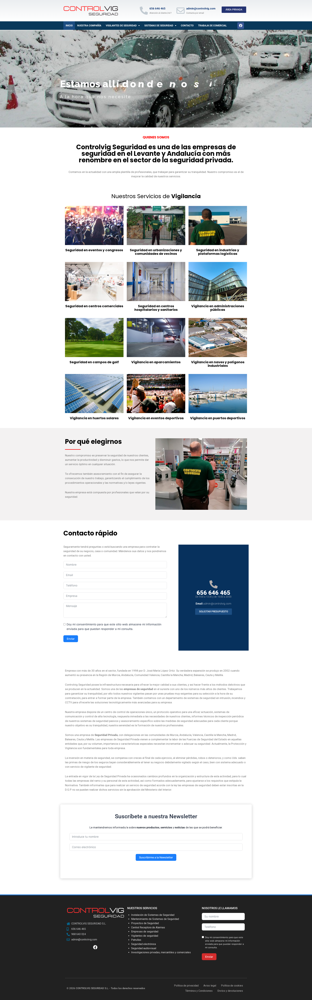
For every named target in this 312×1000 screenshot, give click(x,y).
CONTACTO (187, 25)
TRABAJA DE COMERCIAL (212, 25)
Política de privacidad (186, 985)
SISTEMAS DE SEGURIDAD (158, 25)
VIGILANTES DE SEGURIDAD (121, 25)
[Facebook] (240, 25)
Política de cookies (232, 985)
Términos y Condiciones (199, 990)
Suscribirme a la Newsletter (156, 857)
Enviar (71, 638)
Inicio (69, 25)
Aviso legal (209, 985)
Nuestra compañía (89, 25)
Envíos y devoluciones (230, 990)
